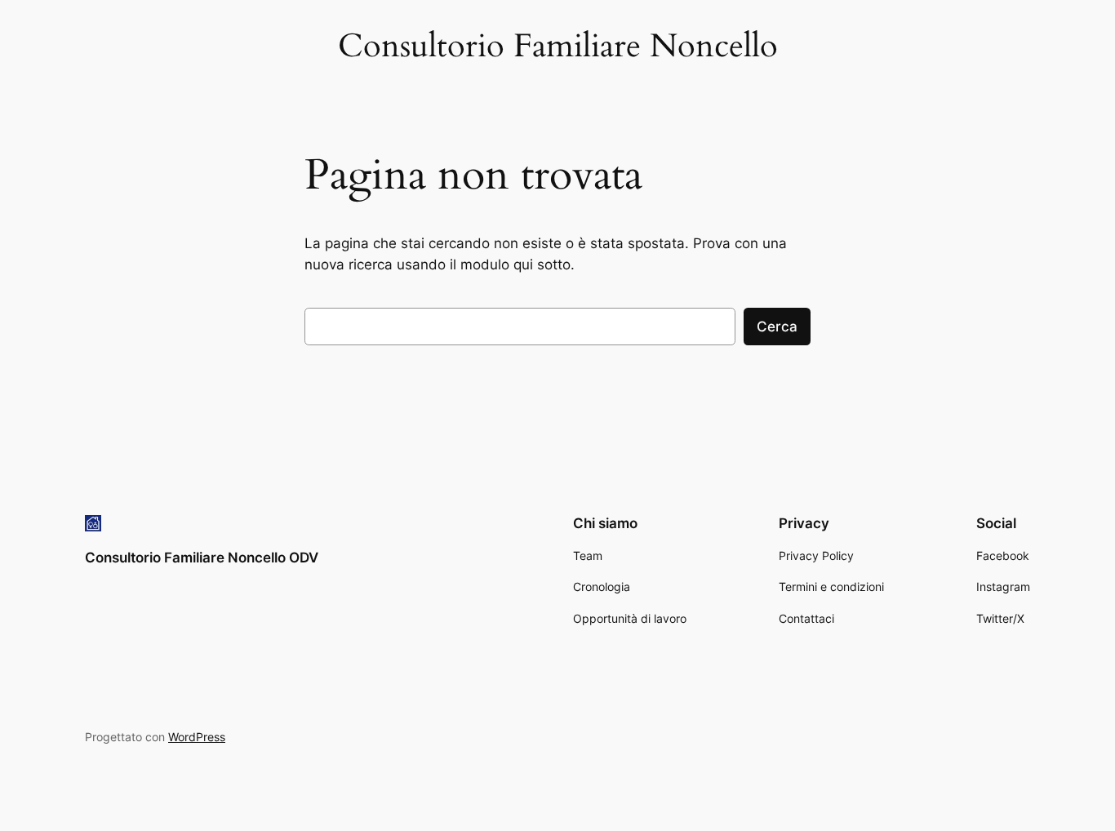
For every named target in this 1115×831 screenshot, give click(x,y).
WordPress (196, 737)
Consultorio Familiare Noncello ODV (201, 557)
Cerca (777, 326)
